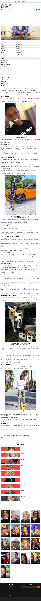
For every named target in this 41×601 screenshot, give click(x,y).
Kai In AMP (4, 81)
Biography (10, 590)
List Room (10, 593)
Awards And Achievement (6, 79)
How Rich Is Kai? (5, 66)
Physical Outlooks (5, 83)
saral (9, 9)
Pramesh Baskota (14, 562)
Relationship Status (5, 68)
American (18, 50)
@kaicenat (28, 243)
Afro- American (18, 52)
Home (10, 586)
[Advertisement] (20, 19)
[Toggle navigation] (2, 1)
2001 (21, 44)
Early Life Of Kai (5, 60)
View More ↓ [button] (20, 54)
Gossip (10, 591)
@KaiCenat (22, 248)
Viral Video (4, 75)
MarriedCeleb (20, 1)
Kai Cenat (2, 437)
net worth (12, 170)
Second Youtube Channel (6, 77)
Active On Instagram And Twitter (8, 70)
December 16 (18, 44)
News (10, 595)
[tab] (20, 58)
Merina (3, 534)
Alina (13, 548)
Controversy (4, 85)
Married (10, 588)
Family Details (4, 62)
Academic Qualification (6, 64)
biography (5, 4)
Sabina (33, 562)
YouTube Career (5, 73)
